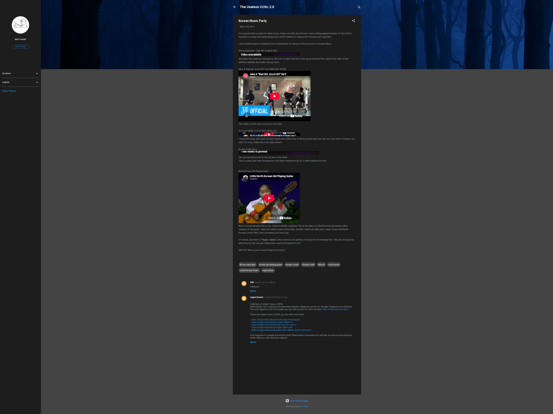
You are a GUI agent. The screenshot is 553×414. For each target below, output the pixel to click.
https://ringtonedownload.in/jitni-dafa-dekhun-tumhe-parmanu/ (281, 330)
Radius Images (303, 406)
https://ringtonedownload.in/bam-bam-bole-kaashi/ (276, 319)
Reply (253, 291)
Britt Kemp (20, 39)
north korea (333, 264)
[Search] (359, 7)
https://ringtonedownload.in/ (335, 309)
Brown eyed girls (247, 264)
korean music (292, 264)
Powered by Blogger (298, 400)
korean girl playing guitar (270, 264)
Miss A (321, 264)
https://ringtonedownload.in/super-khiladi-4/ (272, 322)
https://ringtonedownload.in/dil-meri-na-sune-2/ (274, 325)
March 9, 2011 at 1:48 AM (265, 282)
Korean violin (308, 264)
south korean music (249, 270)
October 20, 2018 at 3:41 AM (275, 297)
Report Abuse (9, 91)
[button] (353, 21)
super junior (268, 270)
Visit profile (20, 47)
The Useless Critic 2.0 (257, 7)
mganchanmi (256, 297)
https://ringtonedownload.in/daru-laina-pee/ (272, 327)
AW (252, 282)
